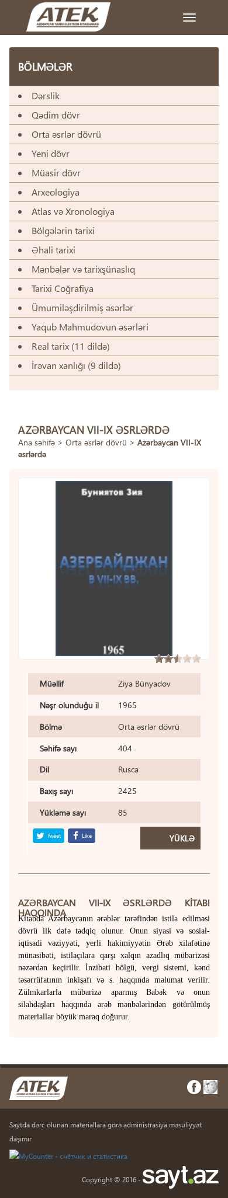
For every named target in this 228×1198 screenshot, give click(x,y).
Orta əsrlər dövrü (96, 442)
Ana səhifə (36, 442)
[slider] (177, 658)
